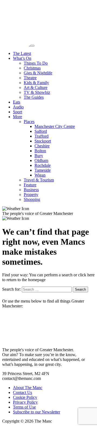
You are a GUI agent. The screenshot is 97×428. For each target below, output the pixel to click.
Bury (38, 155)
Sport (17, 112)
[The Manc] (16, 44)
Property (31, 194)
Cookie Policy (25, 397)
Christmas (32, 68)
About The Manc (27, 387)
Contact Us (22, 392)
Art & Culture (35, 87)
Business (31, 189)
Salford (40, 131)
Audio (18, 107)
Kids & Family (36, 82)
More (17, 116)
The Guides (34, 97)
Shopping (32, 199)
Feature (30, 185)
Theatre (30, 77)
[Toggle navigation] (32, 46)
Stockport (42, 141)
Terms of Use (24, 407)
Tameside (42, 170)
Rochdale (42, 165)
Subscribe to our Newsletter (36, 412)
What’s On (22, 58)
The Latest (22, 53)
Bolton (40, 150)
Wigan (40, 175)
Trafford (41, 136)
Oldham (41, 160)
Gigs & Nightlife (38, 73)
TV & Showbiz (37, 92)
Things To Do (36, 63)
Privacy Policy (25, 402)
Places (29, 121)
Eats (16, 102)
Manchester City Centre (54, 126)
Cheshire (42, 146)
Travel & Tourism (39, 180)
